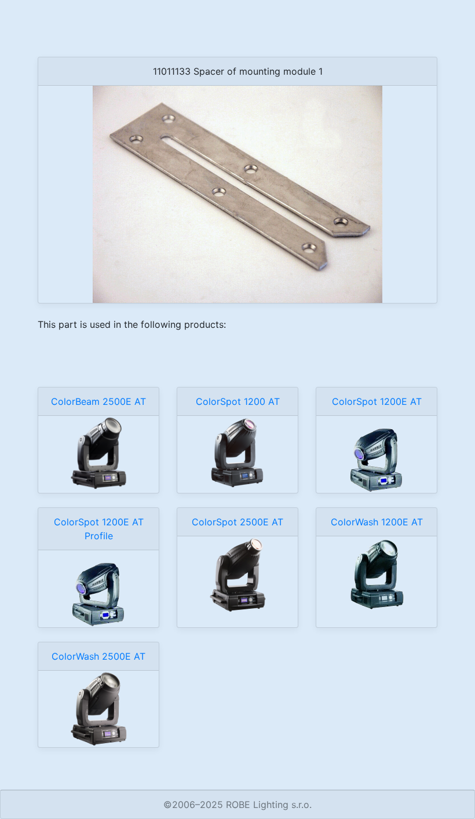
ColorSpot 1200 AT (238, 401)
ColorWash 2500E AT (98, 656)
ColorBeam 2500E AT (98, 401)
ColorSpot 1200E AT (377, 401)
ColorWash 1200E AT (377, 522)
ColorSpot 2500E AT (237, 522)
